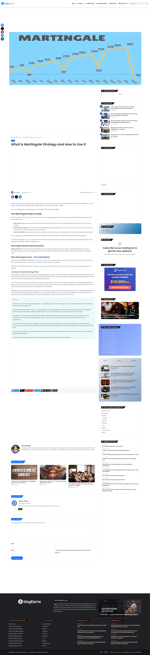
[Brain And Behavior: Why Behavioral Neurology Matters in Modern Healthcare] (105, 116)
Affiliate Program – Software (109, 340)
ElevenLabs (105, 413)
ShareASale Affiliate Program (109, 347)
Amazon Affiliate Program (108, 350)
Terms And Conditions (135, 652)
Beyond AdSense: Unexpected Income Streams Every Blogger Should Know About (124, 121)
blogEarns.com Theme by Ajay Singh (39, 652)
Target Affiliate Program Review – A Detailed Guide (117, 615)
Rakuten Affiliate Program (108, 345)
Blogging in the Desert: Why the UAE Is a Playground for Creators (122, 128)
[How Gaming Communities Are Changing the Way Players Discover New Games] (105, 389)
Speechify (104, 423)
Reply (20, 509)
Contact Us (118, 652)
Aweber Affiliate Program (108, 333)
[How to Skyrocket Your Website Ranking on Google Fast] (105, 368)
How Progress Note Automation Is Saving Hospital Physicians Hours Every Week (122, 107)
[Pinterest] (2, 32)
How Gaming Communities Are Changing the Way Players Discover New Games (123, 388)
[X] (16, 196)
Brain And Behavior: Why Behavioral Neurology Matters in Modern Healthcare (124, 114)
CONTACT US (123, 3)
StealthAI (104, 420)
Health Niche (105, 330)
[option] (120, 310)
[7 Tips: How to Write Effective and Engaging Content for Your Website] (24, 472)
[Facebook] (12, 196)
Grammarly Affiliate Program (109, 335)
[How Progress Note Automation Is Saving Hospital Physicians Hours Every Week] (105, 109)
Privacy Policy (125, 652)
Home (13, 137)
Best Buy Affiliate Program (108, 352)
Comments (134, 360)
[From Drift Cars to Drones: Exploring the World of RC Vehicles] (105, 137)
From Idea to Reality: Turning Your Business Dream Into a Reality (81, 484)
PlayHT (104, 427)
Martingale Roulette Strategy (22, 217)
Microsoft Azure (106, 410)
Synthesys (104, 418)
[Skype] (20, 196)
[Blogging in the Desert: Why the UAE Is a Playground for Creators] (105, 130)
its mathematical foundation (43, 260)
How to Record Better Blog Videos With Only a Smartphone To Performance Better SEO (124, 381)
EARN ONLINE (90, 3)
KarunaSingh (17, 192)
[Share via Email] (2, 38)
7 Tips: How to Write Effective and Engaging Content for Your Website (23, 481)
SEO (74, 3)
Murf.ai (103, 432)
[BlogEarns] (8, 3)
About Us (112, 652)
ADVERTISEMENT (102, 3)
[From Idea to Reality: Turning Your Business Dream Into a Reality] (82, 473)
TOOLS (81, 3)
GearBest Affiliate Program (108, 342)
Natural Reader (106, 430)
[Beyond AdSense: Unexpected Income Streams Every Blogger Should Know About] (105, 123)
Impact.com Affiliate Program (109, 338)
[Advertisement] (75, 19)
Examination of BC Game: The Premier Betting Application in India (53, 481)
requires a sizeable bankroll (32, 239)
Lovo (103, 425)
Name (13, 543)
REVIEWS (113, 3)
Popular (119, 360)
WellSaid (104, 415)
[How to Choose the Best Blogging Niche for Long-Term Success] (105, 396)
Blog (17, 137)
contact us (48, 317)
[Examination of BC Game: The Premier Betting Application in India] (53, 472)
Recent (105, 360)
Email (13, 550)
